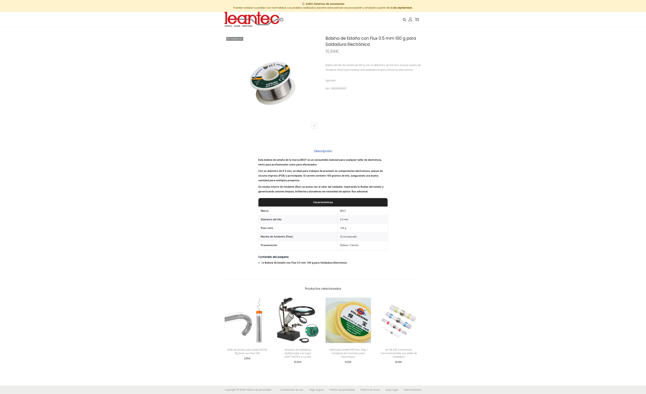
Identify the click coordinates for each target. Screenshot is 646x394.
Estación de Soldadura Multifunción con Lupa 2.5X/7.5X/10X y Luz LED (297, 353)
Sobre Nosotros (412, 389)
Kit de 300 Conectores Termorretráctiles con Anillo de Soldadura (399, 353)
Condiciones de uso (291, 389)
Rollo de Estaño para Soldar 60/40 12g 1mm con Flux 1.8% (247, 351)
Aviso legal (392, 389)
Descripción (323, 151)
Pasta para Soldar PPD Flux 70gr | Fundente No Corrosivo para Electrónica (348, 353)
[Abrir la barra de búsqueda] (404, 19)
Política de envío (370, 389)
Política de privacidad (258, 389)
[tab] (323, 151)
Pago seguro (316, 389)
